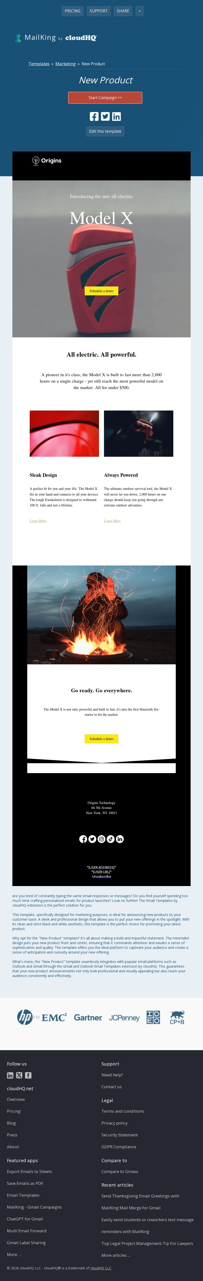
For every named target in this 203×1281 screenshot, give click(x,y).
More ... (14, 1254)
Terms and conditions (123, 1111)
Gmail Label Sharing (26, 1242)
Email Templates (23, 1195)
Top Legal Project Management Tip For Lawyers (147, 1243)
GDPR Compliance (119, 1147)
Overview (16, 1099)
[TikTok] (111, 839)
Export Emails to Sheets (29, 1171)
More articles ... (116, 1255)
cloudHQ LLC (100, 1268)
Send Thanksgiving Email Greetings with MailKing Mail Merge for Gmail (140, 1202)
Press (12, 1135)
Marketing (65, 63)
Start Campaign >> (105, 97)
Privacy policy (114, 1123)
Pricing (72, 11)
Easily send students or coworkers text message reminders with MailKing (148, 1225)
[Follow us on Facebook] (28, 1075)
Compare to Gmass (120, 1171)
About (13, 1147)
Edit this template (105, 131)
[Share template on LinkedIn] (116, 116)
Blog (11, 1123)
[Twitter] (92, 839)
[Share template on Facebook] (94, 116)
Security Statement (120, 1135)
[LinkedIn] (120, 839)
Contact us (112, 1086)
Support (99, 11)
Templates (39, 63)
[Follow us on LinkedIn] (10, 1075)
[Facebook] (83, 839)
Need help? (112, 1075)
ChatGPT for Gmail (25, 1219)
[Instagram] (101, 839)
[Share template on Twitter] (105, 116)
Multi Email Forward (27, 1231)
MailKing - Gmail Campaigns (34, 1207)
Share (123, 11)
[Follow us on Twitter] (19, 1075)
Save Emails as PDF (25, 1183)
